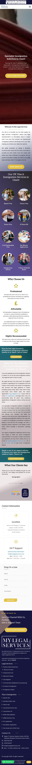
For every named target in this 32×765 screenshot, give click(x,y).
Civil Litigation (7, 679)
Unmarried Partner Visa (10, 708)
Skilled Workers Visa (9, 718)
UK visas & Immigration (9, 686)
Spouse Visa (6, 698)
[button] (9, 483)
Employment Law (8, 673)
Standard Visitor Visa (9, 701)
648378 (14, 660)
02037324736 (12, 552)
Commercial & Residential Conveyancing (15, 683)
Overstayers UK (7, 711)
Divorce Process (8, 670)
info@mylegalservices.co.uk (16, 441)
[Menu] (30, 7)
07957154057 (20, 552)
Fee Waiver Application (10, 725)
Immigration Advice (8, 689)
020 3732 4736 (9, 443)
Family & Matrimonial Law (10, 667)
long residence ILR (14, 394)
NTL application (10, 396)
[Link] (4, 6)
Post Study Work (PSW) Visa (11, 728)
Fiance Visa (6, 704)
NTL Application (7, 721)
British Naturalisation (9, 715)
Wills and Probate (8, 676)
